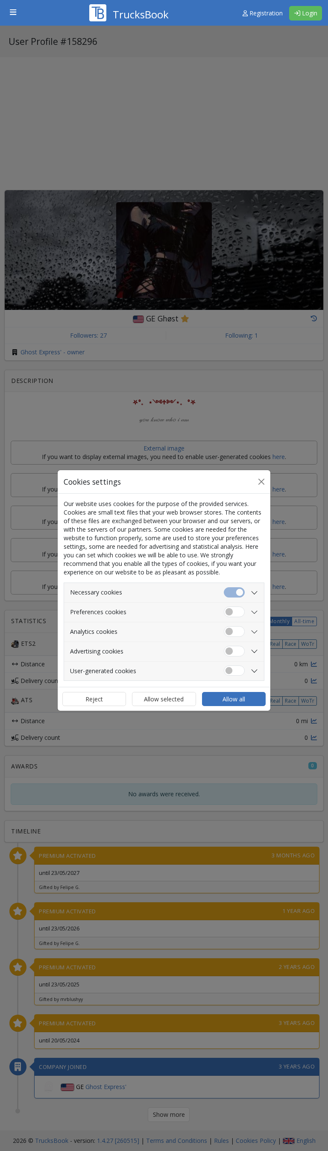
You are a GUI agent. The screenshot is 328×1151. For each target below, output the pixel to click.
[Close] (261, 482)
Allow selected (164, 699)
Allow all (234, 699)
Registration (265, 13)
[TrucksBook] (129, 2)
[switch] (234, 611)
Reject (94, 699)
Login (308, 13)
